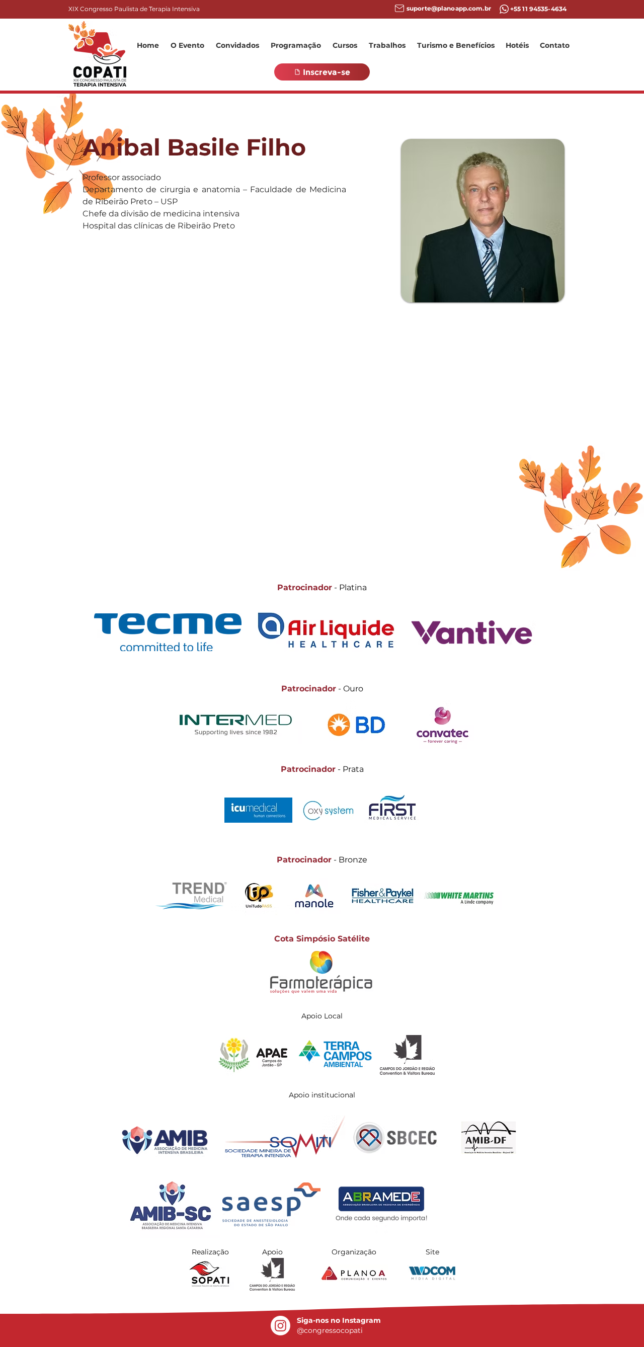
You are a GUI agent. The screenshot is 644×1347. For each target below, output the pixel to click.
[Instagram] (280, 1325)
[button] (187, 45)
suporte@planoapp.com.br (449, 8)
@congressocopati (330, 1330)
